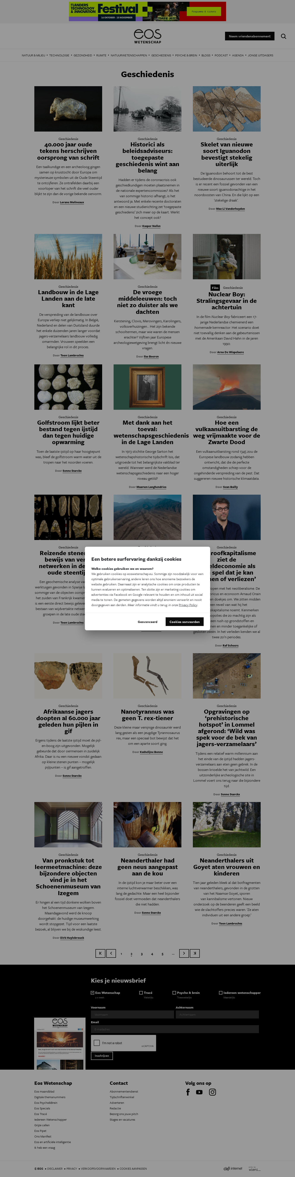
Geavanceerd (147, 621)
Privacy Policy (188, 604)
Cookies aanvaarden (185, 621)
